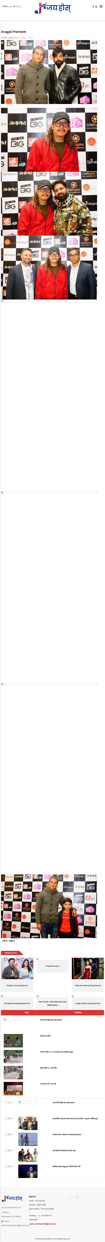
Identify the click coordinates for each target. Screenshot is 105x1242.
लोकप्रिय (78, 1012)
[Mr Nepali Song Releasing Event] (17, 996)
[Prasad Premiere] (52, 959)
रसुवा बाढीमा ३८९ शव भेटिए (48, 1067)
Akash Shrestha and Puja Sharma (88, 985)
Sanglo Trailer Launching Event (88, 1003)
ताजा (27, 1012)
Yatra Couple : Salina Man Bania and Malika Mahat (52, 1003)
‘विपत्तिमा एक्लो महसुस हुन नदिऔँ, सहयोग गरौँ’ (66, 1166)
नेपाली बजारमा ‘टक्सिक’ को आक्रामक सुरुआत (66, 1134)
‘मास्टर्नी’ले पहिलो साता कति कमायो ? (51, 1020)
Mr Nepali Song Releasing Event (17, 1003)
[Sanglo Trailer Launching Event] (88, 996)
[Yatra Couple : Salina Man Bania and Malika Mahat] (52, 996)
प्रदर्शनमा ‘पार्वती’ (45, 1036)
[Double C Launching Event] (17, 968)
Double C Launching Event (17, 985)
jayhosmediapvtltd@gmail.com (42, 1224)
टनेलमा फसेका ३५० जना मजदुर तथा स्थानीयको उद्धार (56, 1051)
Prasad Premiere (52, 966)
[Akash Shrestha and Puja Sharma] (88, 968)
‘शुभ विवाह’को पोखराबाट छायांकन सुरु (64, 1150)
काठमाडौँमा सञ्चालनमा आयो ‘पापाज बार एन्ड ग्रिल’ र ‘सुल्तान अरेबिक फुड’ (75, 1118)
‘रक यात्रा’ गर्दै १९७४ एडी (48, 1083)
